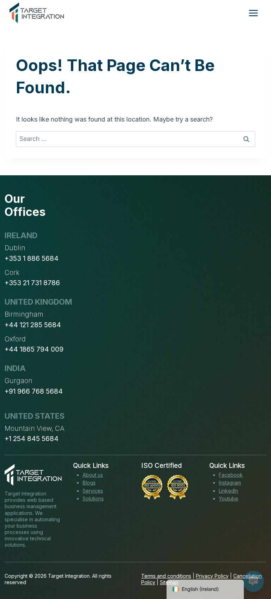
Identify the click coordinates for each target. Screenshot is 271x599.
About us (93, 475)
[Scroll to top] (252, 567)
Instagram (230, 483)
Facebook (231, 475)
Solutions (93, 498)
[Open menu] (253, 13)
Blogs (89, 483)
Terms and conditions (166, 576)
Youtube (228, 498)
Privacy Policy (212, 576)
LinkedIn (228, 491)
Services (93, 491)
